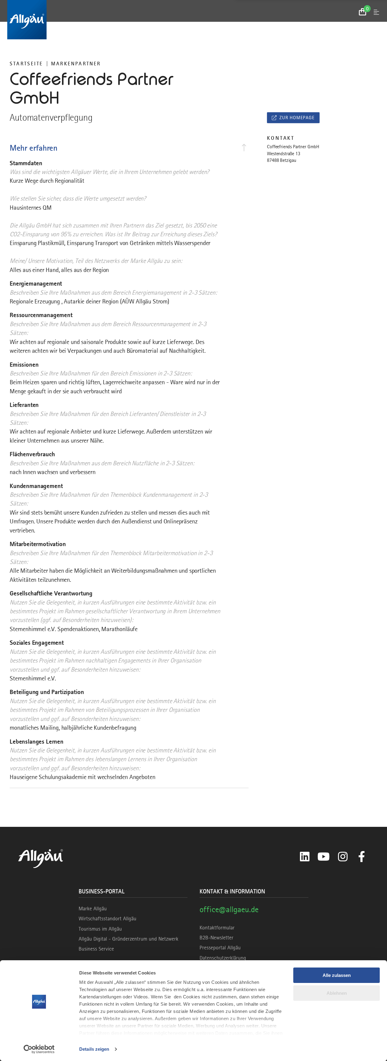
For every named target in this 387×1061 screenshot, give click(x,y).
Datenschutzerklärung (223, 958)
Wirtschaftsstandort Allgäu (107, 918)
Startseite (26, 64)
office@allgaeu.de (229, 909)
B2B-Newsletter (216, 938)
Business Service (96, 949)
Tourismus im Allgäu (100, 929)
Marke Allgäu (93, 908)
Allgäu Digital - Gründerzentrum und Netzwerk (128, 939)
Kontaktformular (217, 928)
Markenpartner (76, 64)
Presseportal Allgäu (220, 948)
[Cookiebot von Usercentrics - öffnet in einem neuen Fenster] (39, 1049)
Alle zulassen (337, 975)
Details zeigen (94, 1049)
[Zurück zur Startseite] (193, 19)
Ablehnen (337, 993)
